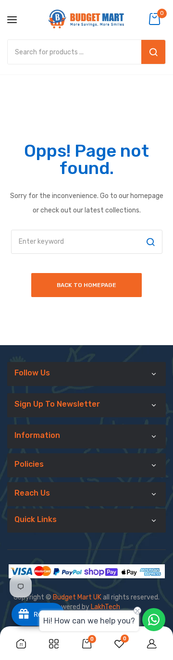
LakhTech (105, 607)
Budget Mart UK (77, 597)
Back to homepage (86, 285)
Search (153, 52)
